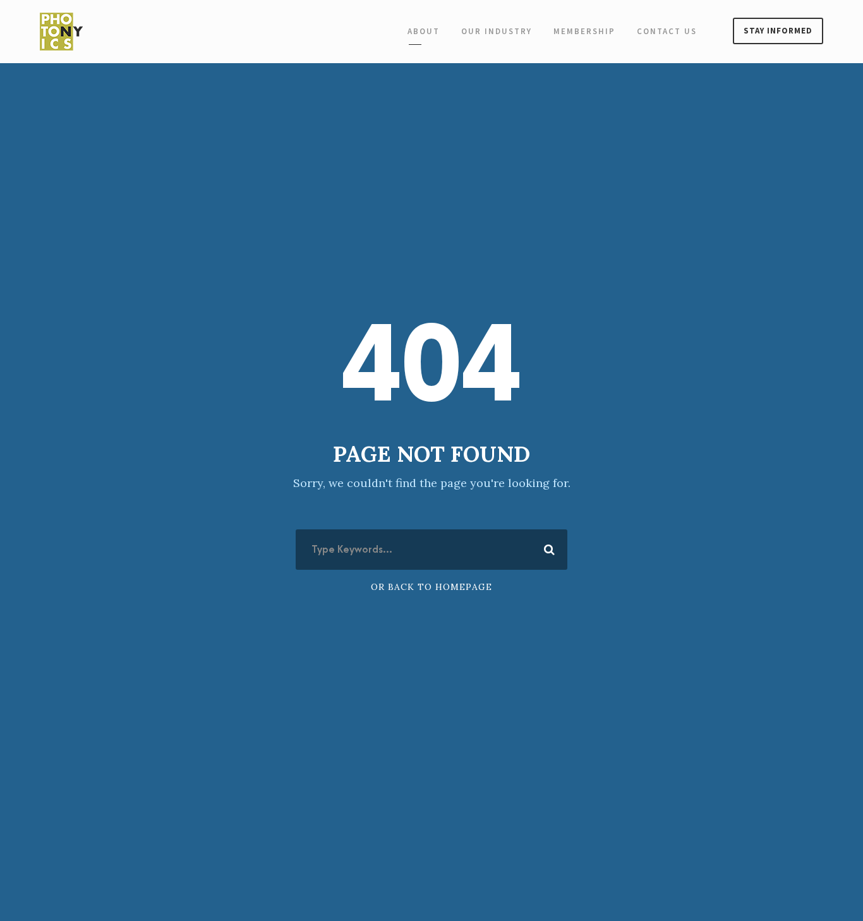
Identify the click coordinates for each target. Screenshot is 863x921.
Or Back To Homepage (431, 587)
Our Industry (496, 31)
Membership (584, 31)
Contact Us (667, 31)
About (423, 31)
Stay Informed (778, 30)
